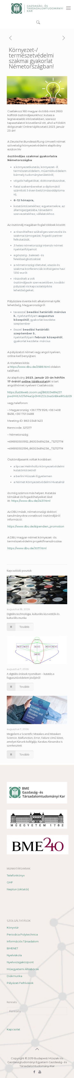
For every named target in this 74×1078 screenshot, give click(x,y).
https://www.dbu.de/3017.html (26, 548)
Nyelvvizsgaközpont (20, 962)
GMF (10, 882)
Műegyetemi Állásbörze (23, 969)
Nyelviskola (14, 955)
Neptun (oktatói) (18, 889)
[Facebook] (34, 1072)
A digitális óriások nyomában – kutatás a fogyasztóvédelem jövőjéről (30, 676)
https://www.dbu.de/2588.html (30, 366)
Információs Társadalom (23, 941)
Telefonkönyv (16, 875)
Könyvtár (13, 927)
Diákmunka (14, 976)
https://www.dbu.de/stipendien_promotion (35, 526)
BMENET (12, 948)
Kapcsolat (13, 1029)
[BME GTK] (37, 8)
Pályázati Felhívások (20, 983)
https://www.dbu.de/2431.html (30, 500)
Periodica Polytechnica (22, 934)
